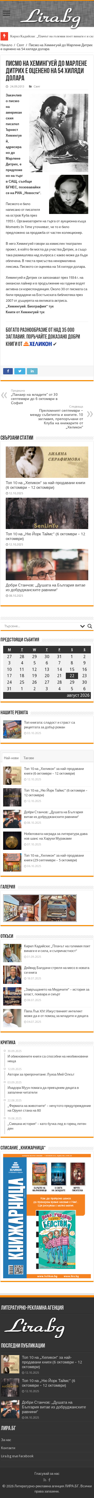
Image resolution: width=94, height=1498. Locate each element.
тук (51, 306)
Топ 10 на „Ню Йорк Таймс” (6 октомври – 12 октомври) (48, 1383)
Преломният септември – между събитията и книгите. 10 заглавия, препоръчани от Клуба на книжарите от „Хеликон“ (56, 417)
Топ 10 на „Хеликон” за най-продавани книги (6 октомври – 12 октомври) (45, 485)
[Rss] (45, 1480)
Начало (6, 45)
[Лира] (51, 13)
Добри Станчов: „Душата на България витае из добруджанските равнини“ (45, 587)
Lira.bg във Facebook (17, 1456)
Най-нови (11, 758)
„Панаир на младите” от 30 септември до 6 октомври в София (34, 397)
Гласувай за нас (47, 1474)
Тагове (29, 758)
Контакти (8, 1448)
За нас (6, 1440)
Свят (20, 45)
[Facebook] (49, 1480)
